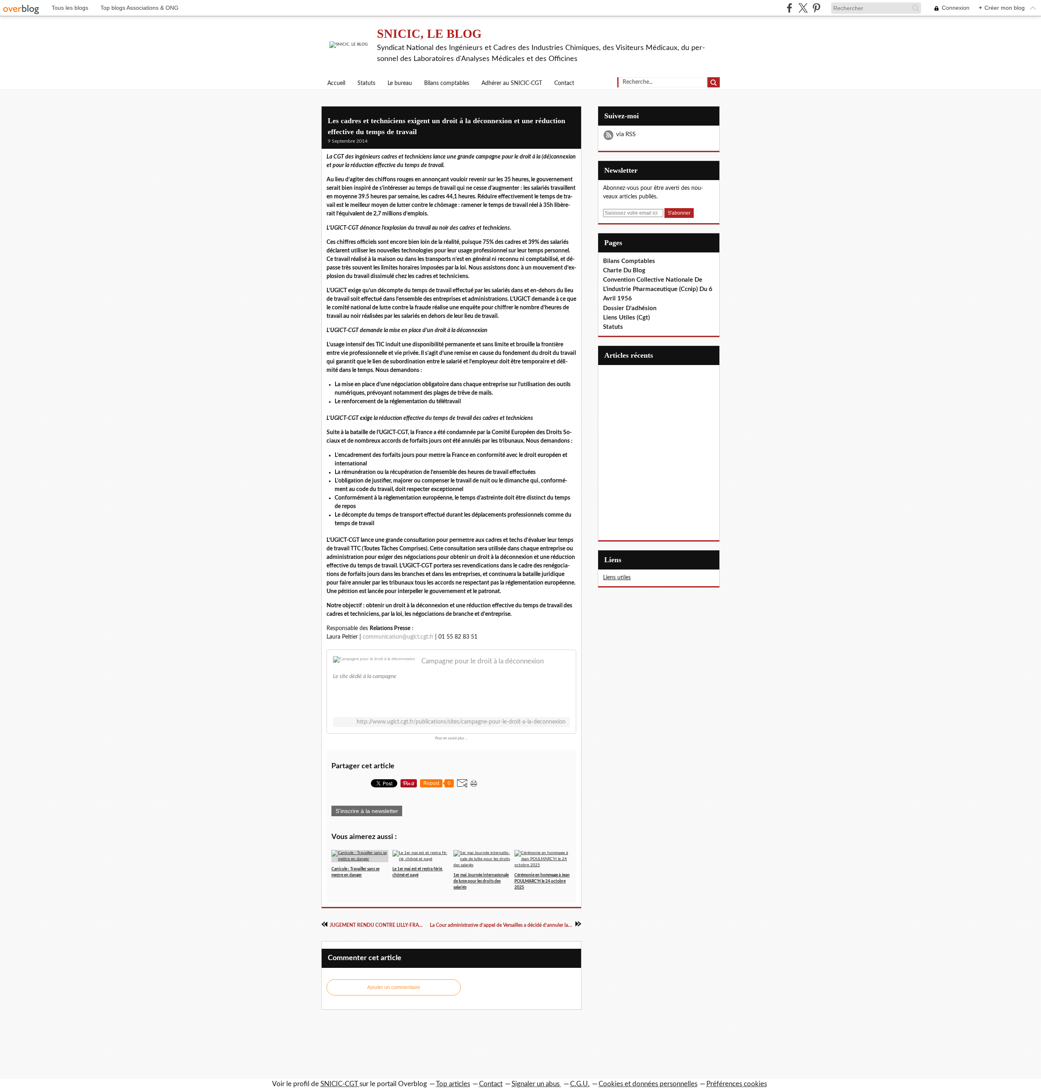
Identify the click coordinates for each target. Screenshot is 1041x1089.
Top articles (453, 1083)
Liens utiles (617, 577)
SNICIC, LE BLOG (429, 33)
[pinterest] (816, 8)
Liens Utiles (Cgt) (626, 318)
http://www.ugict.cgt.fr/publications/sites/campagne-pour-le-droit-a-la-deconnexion (461, 722)
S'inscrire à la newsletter (366, 811)
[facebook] (789, 8)
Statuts (366, 83)
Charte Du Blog (624, 270)
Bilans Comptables (629, 261)
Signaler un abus (536, 1083)
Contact (564, 83)
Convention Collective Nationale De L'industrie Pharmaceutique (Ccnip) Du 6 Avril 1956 (657, 289)
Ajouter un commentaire (393, 987)
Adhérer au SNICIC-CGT (511, 83)
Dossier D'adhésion (629, 308)
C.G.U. (580, 1083)
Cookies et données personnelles (648, 1083)
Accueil (336, 83)
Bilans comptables (446, 83)
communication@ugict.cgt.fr (398, 637)
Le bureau (400, 83)
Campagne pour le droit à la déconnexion (482, 661)
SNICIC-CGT (339, 1083)
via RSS (626, 134)
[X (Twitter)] (803, 8)
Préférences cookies (736, 1083)
